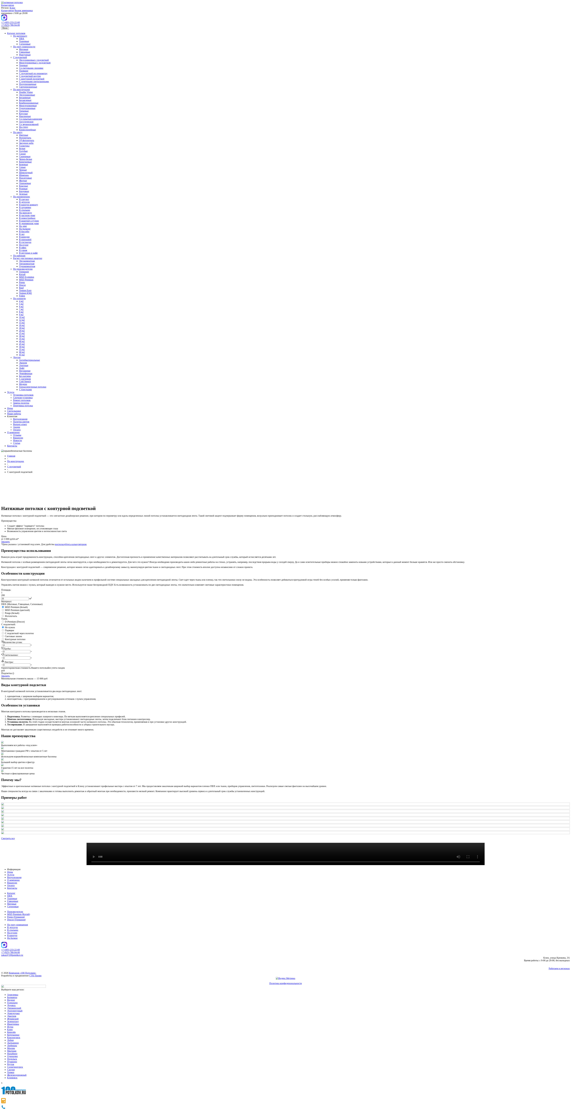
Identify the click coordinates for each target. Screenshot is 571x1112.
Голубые (23, 151)
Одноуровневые (27, 108)
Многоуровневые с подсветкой (35, 62)
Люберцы (12, 1045)
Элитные (23, 365)
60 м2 (22, 352)
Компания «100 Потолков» (22, 973)
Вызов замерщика (24, 10)
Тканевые (24, 41)
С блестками (25, 389)
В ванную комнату (28, 204)
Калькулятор (7, 5)
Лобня (10, 1040)
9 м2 (21, 314)
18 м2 (22, 328)
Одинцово (12, 1056)
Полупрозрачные (27, 84)
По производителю (23, 269)
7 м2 (21, 309)
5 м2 (21, 304)
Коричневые (25, 162)
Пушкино (12, 1061)
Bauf (21, 287)
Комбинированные (28, 103)
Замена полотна (21, 403)
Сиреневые (24, 156)
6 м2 (21, 306)
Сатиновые (24, 44)
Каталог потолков (16, 33)
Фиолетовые (25, 178)
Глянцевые (24, 52)
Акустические (26, 121)
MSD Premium (26, 279)
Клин (12, 8)
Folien (22, 296)
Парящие (23, 71)
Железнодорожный (16, 1075)
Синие (22, 154)
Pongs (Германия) (16, 917)
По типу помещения (17, 924)
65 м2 (22, 354)
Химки (10, 1072)
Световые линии (13, 636)
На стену (23, 127)
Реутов (10, 1064)
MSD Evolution (26, 277)
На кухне (23, 245)
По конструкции (21, 89)
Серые (22, 167)
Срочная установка (23, 397)
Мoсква (11, 1048)
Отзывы (17, 435)
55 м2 (22, 349)
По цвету (17, 132)
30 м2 (22, 336)
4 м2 (21, 301)
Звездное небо (26, 143)
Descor (22, 285)
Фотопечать (25, 137)
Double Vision (26, 92)
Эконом (23, 362)
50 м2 (22, 346)
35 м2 (22, 338)
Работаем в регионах (559, 968)
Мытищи (11, 1051)
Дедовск (11, 1005)
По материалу (20, 36)
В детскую (24, 202)
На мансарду (25, 212)
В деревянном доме (29, 223)
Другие (17, 357)
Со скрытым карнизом (30, 119)
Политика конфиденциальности (285, 983)
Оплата (17, 429)
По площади (19, 298)
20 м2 (22, 330)
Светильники (14, 411)
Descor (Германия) (16, 919)
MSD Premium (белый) (16, 607)
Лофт (21, 368)
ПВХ (21, 38)
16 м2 (22, 325)
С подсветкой (20, 57)
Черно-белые (25, 159)
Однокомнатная (27, 266)
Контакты (12, 446)
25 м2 (22, 333)
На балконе (24, 229)
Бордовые (24, 191)
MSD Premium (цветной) (17, 610)
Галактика (24, 146)
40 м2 (22, 341)
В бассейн (24, 231)
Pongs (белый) (12, 613)
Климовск (12, 1077)
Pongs (22, 282)
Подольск (12, 1059)
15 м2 (22, 322)
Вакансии (18, 437)
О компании (13, 432)
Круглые (23, 113)
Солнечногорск (15, 1067)
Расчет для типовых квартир (27, 258)
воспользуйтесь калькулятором (70, 544)
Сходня (11, 1069)
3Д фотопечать (26, 140)
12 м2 (22, 320)
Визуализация (20, 419)
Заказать (5, 541)
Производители (15, 911)
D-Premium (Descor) (15, 621)
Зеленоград (13, 1021)
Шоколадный (26, 172)
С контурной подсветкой (31, 79)
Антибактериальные (29, 360)
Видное (11, 1000)
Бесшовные (25, 97)
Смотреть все (8, 838)
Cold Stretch (25, 381)
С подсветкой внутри (30, 76)
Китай (22, 274)
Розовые (23, 188)
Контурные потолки (15, 639)
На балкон (12, 938)
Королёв (11, 1032)
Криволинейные (27, 129)
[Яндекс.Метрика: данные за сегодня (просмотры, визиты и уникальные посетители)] (285, 978)
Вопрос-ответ (20, 424)
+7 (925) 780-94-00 (10, 25)
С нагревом (25, 379)
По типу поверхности (24, 46)
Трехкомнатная (26, 263)
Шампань (24, 175)
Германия (24, 271)
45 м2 (22, 344)
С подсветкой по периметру (33, 73)
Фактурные (25, 54)
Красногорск (13, 1037)
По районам (19, 255)
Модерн (23, 384)
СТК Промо (35, 975)
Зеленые (23, 194)
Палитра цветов (21, 421)
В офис (22, 247)
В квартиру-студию (29, 221)
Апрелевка (12, 994)
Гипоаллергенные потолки (32, 387)
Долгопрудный (14, 1010)
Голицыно (12, 1002)
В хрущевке (25, 207)
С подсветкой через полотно (19, 633)
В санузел (24, 199)
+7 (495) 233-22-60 (10, 22)
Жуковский (13, 1018)
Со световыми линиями (31, 68)
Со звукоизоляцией (29, 124)
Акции (16, 427)
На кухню (12, 932)
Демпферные (25, 373)
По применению (21, 196)
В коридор (24, 237)
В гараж (23, 250)
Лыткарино (13, 1043)
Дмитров (11, 1016)
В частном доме (27, 215)
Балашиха (12, 997)
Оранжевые (25, 183)
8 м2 (21, 312)
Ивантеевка (13, 1024)
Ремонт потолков (21, 400)
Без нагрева (25, 376)
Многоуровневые (28, 105)
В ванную (12, 935)
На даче (23, 226)
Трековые (24, 111)
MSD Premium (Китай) (18, 914)
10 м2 (22, 317)
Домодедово (13, 1013)
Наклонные (25, 116)
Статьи (16, 443)
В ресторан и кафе (28, 253)
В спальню (24, 210)
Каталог (11, 893)
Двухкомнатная (27, 261)
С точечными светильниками (34, 81)
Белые (22, 148)
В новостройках (27, 218)
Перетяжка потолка (23, 405)
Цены (10, 408)
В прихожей (25, 239)
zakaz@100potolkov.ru (12, 955)
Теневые (23, 65)
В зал (21, 234)
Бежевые (23, 164)
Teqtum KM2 (25, 293)
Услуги (10, 392)
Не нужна (10, 627)
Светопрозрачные (28, 87)
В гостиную (25, 242)
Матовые (23, 49)
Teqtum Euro (25, 290)
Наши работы (14, 413)
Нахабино (12, 1053)
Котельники (13, 1035)
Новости (17, 440)
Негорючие (24, 371)
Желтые (23, 180)
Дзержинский (14, 1008)
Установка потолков (23, 395)
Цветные (23, 135)
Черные (23, 170)
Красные (23, 186)
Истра (10, 1027)
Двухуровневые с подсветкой (34, 60)
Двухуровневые (27, 95)
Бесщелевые (25, 100)
